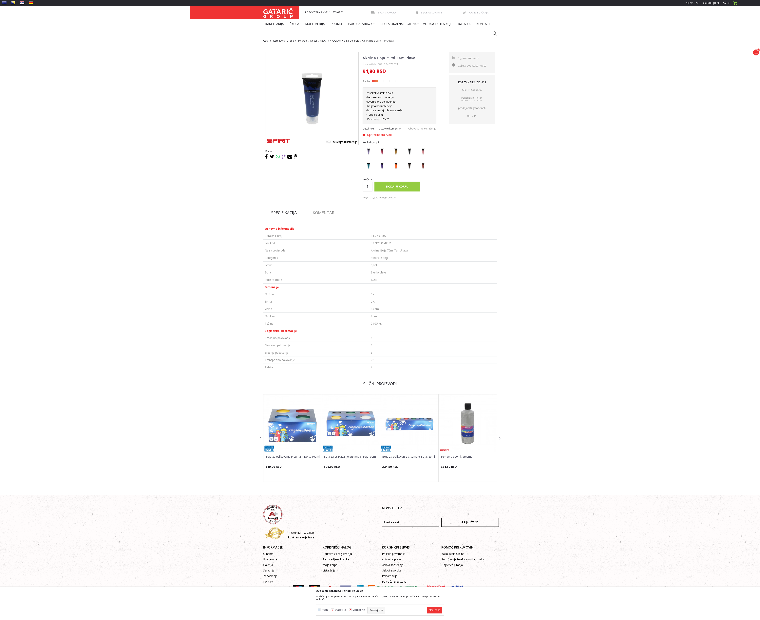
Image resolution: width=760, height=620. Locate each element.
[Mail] (289, 156)
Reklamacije (389, 576)
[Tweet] (272, 156)
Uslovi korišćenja (393, 565)
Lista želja (329, 570)
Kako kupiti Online (452, 554)
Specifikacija (284, 212)
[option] (292, 438)
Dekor (313, 40)
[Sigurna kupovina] (417, 12)
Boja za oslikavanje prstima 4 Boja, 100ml (292, 456)
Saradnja (269, 570)
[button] (493, 33)
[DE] (31, 2)
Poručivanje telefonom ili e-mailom (463, 559)
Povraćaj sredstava (394, 581)
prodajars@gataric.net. (472, 108)
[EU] (4, 2)
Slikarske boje (351, 40)
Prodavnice (270, 559)
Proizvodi (302, 40)
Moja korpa (330, 565)
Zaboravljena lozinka (336, 559)
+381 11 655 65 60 (472, 89)
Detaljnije (368, 128)
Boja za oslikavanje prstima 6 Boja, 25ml (408, 456)
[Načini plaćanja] (464, 12)
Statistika (340, 609)
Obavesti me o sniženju (422, 128)
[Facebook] (266, 156)
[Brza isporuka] (372, 12)
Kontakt (268, 581)
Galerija (268, 565)
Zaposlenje (270, 576)
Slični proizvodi (380, 383)
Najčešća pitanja (452, 565)
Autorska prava (391, 559)
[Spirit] (278, 140)
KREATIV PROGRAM (330, 40)
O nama (268, 554)
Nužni (325, 609)
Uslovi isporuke (391, 570)
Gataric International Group (278, 40)
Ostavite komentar (390, 128)
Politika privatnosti (394, 554)
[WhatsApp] (278, 156)
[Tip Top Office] (269, 449)
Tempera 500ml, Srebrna (456, 456)
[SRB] (22, 2)
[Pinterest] (295, 156)
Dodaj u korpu (397, 186)
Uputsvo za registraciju (337, 554)
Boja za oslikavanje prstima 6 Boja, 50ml (350, 456)
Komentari (324, 212)
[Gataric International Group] (278, 12)
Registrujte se (711, 3)
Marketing (358, 609)
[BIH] (13, 2)
